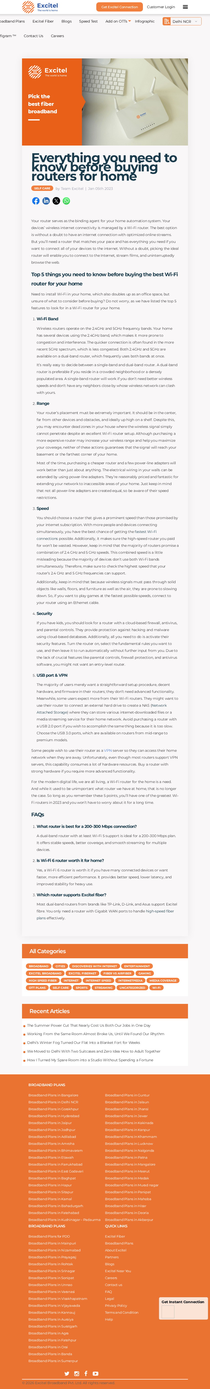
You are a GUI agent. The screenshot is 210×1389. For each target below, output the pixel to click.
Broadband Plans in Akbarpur (129, 1220)
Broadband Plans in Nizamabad (54, 1250)
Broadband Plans (119, 1243)
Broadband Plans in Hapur (50, 1185)
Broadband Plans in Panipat (128, 1192)
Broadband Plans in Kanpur (127, 1130)
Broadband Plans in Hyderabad (53, 1116)
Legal (109, 1299)
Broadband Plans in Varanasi (51, 1292)
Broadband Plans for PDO (49, 1236)
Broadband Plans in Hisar (125, 1206)
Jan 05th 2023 (100, 188)
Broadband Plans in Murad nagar (132, 1185)
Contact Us (33, 36)
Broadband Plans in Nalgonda (129, 1150)
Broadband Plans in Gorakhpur (53, 1109)
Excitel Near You (118, 1271)
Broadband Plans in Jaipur (50, 1123)
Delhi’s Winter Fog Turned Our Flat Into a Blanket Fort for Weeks (83, 1042)
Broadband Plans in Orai (48, 1347)
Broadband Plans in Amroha (51, 1143)
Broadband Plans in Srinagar (51, 1271)
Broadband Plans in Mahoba (128, 1199)
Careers (57, 36)
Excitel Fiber (43, 21)
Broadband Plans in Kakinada (129, 1123)
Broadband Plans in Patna (126, 1157)
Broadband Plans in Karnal (50, 1199)
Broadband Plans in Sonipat (51, 1278)
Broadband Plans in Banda (50, 1354)
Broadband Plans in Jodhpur (51, 1130)
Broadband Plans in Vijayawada (54, 1305)
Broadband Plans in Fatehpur (52, 1340)
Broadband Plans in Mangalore (130, 1164)
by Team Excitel (69, 188)
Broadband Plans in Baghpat (52, 1178)
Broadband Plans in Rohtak (50, 1264)
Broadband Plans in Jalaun (127, 1102)
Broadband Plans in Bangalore (53, 1095)
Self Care (42, 188)
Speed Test (88, 21)
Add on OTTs (116, 21)
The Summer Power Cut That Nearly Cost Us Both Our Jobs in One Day (89, 1025)
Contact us (113, 1285)
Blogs (66, 21)
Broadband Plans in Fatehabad (53, 1213)
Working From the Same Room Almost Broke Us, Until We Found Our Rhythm (95, 1034)
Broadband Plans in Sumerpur (53, 1361)
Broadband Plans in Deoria (127, 1213)
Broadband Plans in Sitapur (50, 1192)
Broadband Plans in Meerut (127, 1171)
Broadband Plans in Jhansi (127, 1109)
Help (109, 1319)
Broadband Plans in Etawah (51, 1157)
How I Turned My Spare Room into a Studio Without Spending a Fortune (90, 1060)
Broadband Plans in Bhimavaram (55, 1150)
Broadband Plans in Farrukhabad (55, 1164)
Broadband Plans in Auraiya (50, 1319)
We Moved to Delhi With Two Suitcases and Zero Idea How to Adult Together (93, 1051)
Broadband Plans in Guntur (127, 1095)
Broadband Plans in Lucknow (129, 1143)
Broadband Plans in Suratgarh (52, 1326)
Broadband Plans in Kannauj (51, 1312)
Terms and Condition (122, 1312)
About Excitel (116, 1250)
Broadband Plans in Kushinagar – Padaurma (64, 1220)
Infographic (145, 21)
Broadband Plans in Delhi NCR (53, 1102)
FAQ (108, 1292)
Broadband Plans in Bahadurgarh (55, 1206)
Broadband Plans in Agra (48, 1333)
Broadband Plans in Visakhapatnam (57, 1299)
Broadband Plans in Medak (127, 1178)
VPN (108, 750)
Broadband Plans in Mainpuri (52, 1243)
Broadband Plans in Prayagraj (52, 1257)
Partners (112, 1257)
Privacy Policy (116, 1305)
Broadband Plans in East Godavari (55, 1171)
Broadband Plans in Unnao (50, 1285)
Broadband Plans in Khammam (131, 1137)
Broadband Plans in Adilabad (52, 1137)
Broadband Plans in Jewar (126, 1116)
